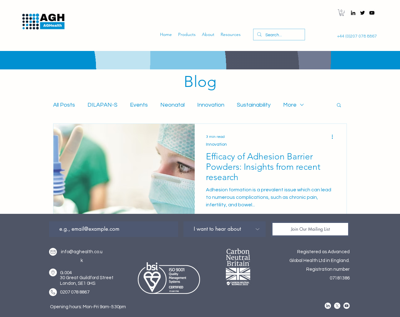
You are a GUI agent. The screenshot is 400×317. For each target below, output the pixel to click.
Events (139, 105)
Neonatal (172, 105)
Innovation (210, 105)
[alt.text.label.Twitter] (362, 13)
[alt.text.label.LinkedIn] (353, 13)
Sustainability (254, 105)
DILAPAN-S (103, 105)
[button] (342, 12)
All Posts (64, 105)
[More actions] (334, 136)
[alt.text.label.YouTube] (372, 13)
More (290, 105)
